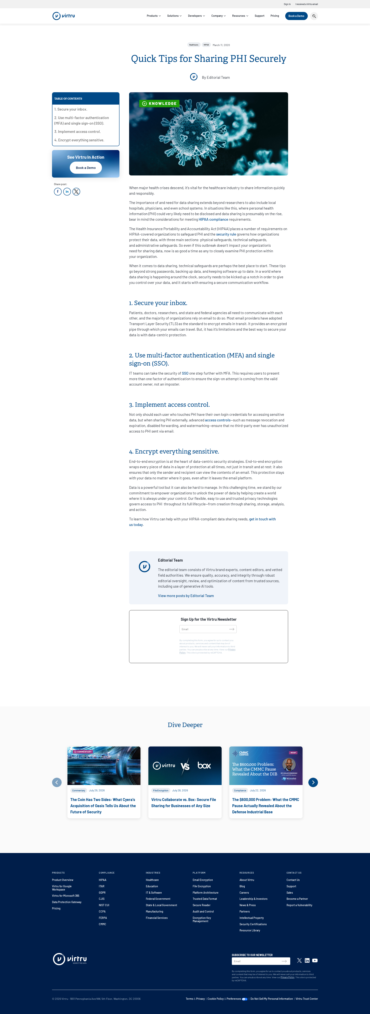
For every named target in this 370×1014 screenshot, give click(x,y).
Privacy (200, 998)
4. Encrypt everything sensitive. (79, 140)
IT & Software (154, 892)
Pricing (275, 15)
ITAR (101, 886)
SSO (185, 373)
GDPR (102, 892)
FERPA (103, 917)
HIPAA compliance (213, 219)
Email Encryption (203, 879)
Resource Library (250, 930)
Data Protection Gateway (67, 902)
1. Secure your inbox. (70, 109)
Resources (238, 15)
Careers (244, 892)
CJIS (101, 898)
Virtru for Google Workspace (62, 888)
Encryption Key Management (202, 919)
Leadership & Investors (253, 898)
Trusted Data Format (205, 898)
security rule (226, 234)
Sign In (287, 4)
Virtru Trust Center (307, 998)
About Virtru (247, 879)
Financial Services (157, 917)
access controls (217, 420)
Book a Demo (296, 16)
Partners (245, 911)
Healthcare (152, 879)
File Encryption (202, 886)
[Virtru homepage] (69, 960)
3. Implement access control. (77, 131)
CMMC (102, 924)
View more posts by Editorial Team (186, 595)
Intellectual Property (252, 917)
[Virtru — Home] (63, 16)
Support (259, 15)
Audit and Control (203, 911)
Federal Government (158, 898)
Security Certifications (253, 924)
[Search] (314, 16)
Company (217, 15)
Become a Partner (297, 898)
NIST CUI (104, 905)
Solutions (173, 15)
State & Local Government (161, 905)
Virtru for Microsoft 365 (65, 895)
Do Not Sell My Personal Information (272, 998)
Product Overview (62, 879)
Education (152, 886)
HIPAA (102, 879)
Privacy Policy (287, 977)
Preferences (234, 998)
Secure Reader (201, 905)
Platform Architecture (206, 892)
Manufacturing (154, 911)
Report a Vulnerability (299, 905)
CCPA (102, 911)
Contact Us (293, 879)
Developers (195, 15)
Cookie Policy (216, 998)
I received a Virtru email (306, 4)
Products (152, 15)
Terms (189, 998)
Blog (242, 886)
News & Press (248, 905)
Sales (290, 892)
